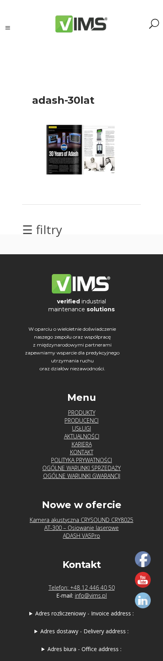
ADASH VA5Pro (81, 535)
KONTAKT (81, 452)
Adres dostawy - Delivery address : (84, 631)
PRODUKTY (81, 412)
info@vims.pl (91, 595)
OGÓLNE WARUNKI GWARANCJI (81, 476)
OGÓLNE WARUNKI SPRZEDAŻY (81, 468)
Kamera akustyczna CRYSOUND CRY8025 (81, 520)
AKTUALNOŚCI (81, 436)
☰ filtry (42, 229)
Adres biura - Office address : (84, 649)
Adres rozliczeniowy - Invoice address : (84, 613)
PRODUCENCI (81, 420)
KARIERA (82, 444)
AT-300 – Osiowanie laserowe (81, 527)
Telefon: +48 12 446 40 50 (82, 587)
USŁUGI (81, 428)
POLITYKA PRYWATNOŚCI (81, 460)
